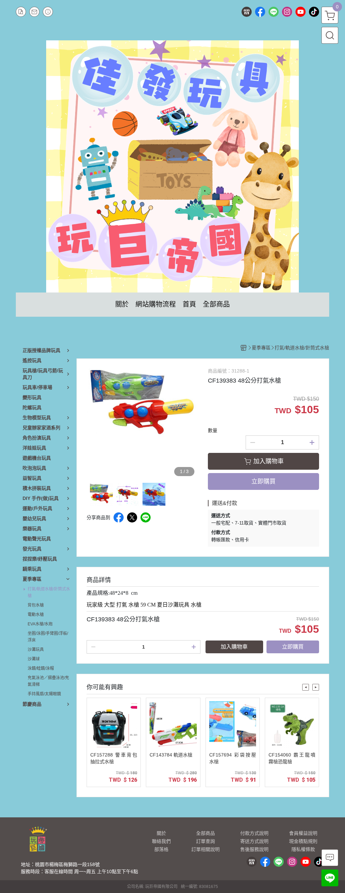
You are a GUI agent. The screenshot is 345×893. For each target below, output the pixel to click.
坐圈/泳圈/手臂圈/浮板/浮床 (48, 637)
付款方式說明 (254, 833)
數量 (212, 430)
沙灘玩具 (36, 649)
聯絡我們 (161, 841)
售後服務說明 (254, 849)
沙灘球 (34, 659)
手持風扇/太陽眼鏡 (44, 694)
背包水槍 (36, 605)
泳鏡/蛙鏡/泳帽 (41, 668)
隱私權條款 (303, 849)
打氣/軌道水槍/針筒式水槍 (49, 592)
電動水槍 (36, 614)
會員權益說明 (303, 833)
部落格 (161, 849)
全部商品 (205, 833)
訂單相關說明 (205, 849)
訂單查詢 (205, 841)
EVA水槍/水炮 (40, 624)
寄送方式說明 (254, 841)
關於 (161, 833)
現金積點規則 (303, 841)
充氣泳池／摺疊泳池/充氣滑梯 (48, 681)
